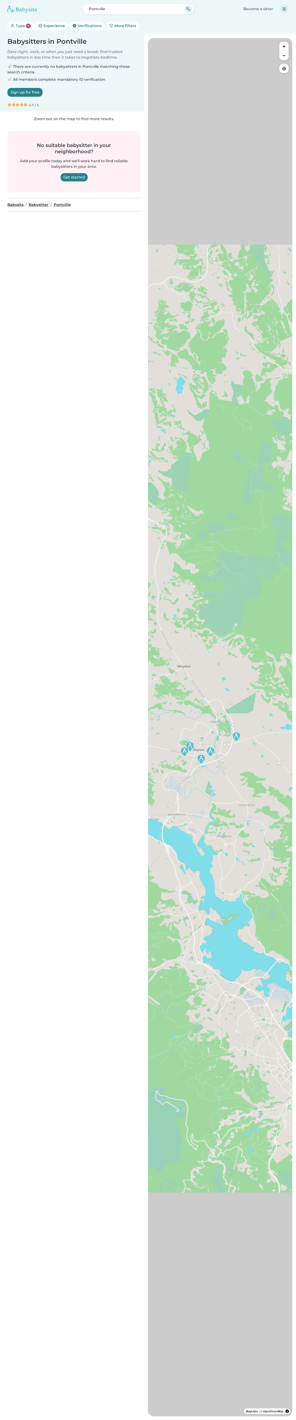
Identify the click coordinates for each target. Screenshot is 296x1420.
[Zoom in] (284, 46)
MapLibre (252, 1411)
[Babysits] (22, 9)
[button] (236, 736)
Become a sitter (258, 9)
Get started (74, 177)
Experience (54, 26)
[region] (220, 727)
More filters (125, 26)
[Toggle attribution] (287, 1411)
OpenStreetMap (273, 1411)
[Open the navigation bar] (284, 9)
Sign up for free (25, 92)
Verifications (89, 26)
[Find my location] (284, 68)
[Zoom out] (284, 55)
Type (22, 26)
